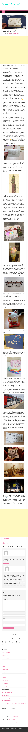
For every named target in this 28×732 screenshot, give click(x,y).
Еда (3, 661)
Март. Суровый (12, 713)
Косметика (5, 669)
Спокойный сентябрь (6, 700)
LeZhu (10, 33)
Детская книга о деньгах (20, 542)
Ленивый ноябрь (5, 695)
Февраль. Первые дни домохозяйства (17, 722)
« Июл (3, 647)
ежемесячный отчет (8, 538)
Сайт (4, 623)
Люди (4, 672)
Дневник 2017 (6, 655)
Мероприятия (6, 674)
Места (4, 677)
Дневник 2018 (15, 33)
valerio (3, 730)
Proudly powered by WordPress (8, 728)
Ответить (6, 563)
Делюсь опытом (6, 652)
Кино (4, 663)
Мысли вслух (5, 680)
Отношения (5, 683)
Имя (4, 613)
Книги (4, 666)
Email (4, 618)
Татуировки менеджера (7, 692)
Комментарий (6, 599)
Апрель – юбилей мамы (14, 711)
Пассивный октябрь (6, 698)
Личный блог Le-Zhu (12, 4)
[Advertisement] (14, 50)
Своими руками (6, 686)
